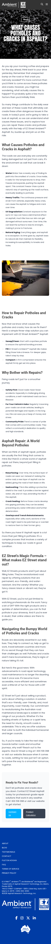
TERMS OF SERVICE (10, 869)
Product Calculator (31, 814)
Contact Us (12, 814)
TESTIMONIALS (8, 852)
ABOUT (5, 843)
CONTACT (6, 856)
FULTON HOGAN (9, 860)
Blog (25, 19)
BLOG (4, 847)
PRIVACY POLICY (9, 873)
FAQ (4, 864)
